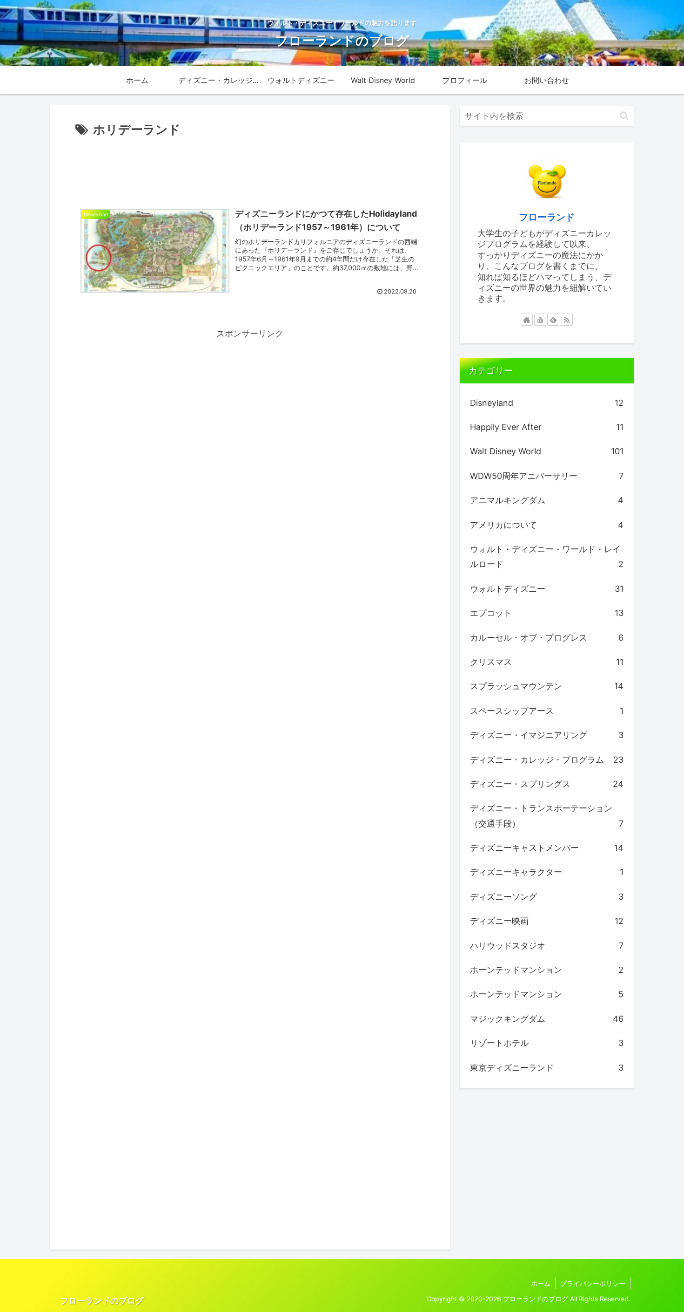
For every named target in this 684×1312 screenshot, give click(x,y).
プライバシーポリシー (592, 1283)
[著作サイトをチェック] (527, 320)
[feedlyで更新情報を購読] (553, 320)
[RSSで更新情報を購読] (567, 320)
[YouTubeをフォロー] (540, 320)
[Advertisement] (249, 166)
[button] (624, 115)
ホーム (540, 1283)
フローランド (547, 217)
